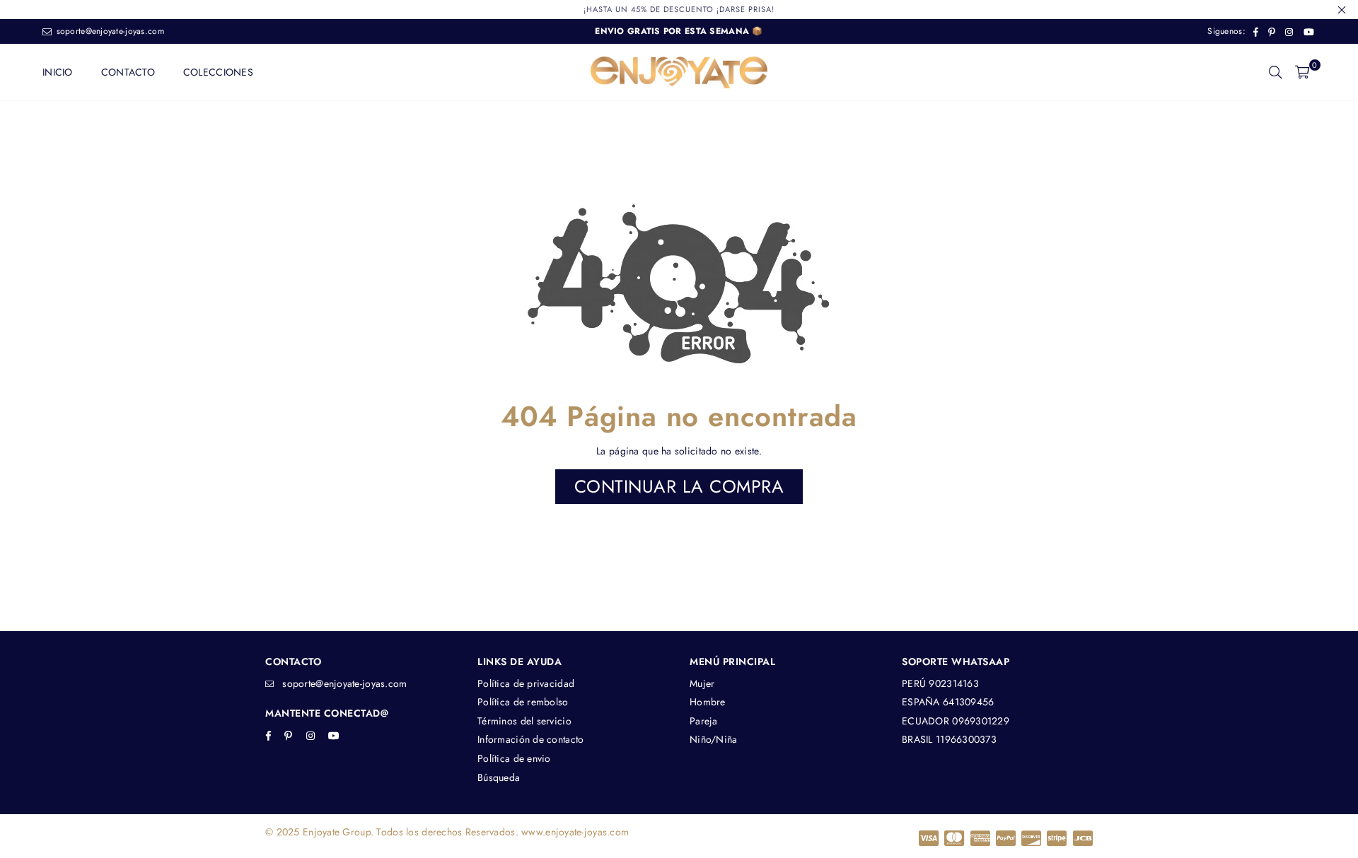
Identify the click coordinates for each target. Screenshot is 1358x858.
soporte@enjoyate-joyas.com (108, 31)
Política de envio (514, 758)
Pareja (704, 721)
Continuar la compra (679, 486)
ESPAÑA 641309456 (948, 702)
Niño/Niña (714, 739)
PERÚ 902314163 (940, 683)
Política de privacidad (525, 683)
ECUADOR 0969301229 (955, 721)
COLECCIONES (218, 72)
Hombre (708, 702)
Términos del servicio (524, 721)
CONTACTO (128, 72)
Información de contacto (530, 739)
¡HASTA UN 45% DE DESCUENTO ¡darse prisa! (679, 9)
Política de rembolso (523, 702)
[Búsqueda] (1275, 72)
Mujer (702, 683)
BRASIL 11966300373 (949, 739)
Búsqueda (498, 777)
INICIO (57, 72)
